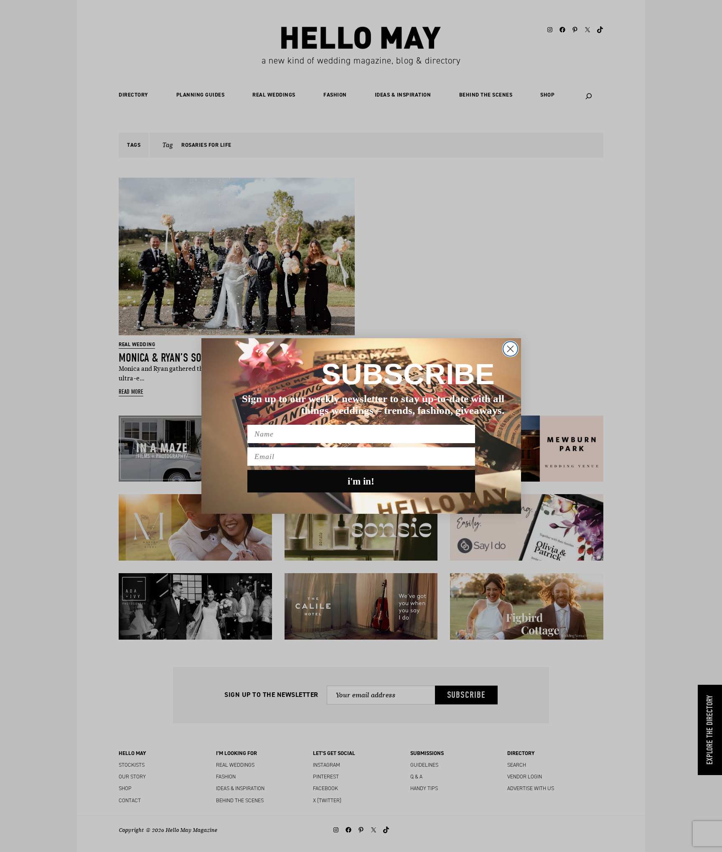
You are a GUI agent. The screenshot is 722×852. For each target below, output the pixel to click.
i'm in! (361, 481)
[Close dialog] (510, 349)
